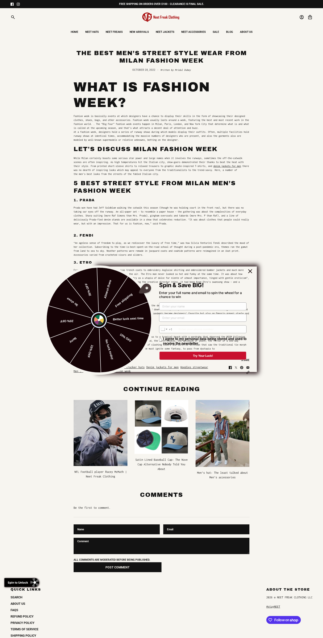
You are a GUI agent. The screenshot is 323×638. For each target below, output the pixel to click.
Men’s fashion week (87, 371)
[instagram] (18, 4)
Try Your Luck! (203, 355)
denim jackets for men (227, 166)
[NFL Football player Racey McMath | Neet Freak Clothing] (100, 433)
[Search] (13, 17)
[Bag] (310, 17)
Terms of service (24, 629)
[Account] (301, 17)
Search (16, 597)
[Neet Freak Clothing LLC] (161, 17)
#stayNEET (273, 606)
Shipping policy (23, 635)
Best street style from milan (95, 367)
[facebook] (12, 4)
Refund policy (22, 616)
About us (18, 603)
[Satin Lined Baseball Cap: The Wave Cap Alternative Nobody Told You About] (161, 427)
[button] (247, 372)
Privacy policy (22, 623)
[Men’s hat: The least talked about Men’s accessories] (222, 433)
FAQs (14, 610)
